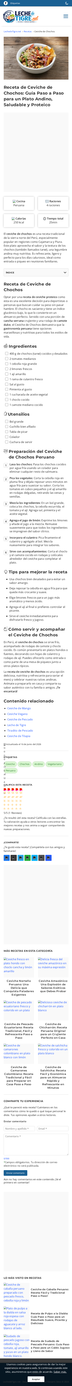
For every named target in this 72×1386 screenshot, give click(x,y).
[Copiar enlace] (48, 858)
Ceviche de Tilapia (18, 736)
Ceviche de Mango (19, 708)
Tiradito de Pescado (20, 730)
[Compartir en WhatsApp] (27, 858)
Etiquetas (15, 3)
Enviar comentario (15, 1172)
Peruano (10, 770)
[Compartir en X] (14, 858)
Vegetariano (54, 764)
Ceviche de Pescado (20, 719)
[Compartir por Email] (41, 858)
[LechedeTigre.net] (22, 16)
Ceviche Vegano (17, 714)
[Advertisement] (36, 152)
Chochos (24, 764)
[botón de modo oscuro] (66, 3)
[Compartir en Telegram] (21, 858)
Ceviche (10, 764)
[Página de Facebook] (6, 3)
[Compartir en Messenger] (34, 858)
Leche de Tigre (16, 725)
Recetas (28, 31)
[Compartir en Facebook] (7, 858)
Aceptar (36, 1379)
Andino (38, 764)
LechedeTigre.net (12, 31)
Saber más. (60, 1371)
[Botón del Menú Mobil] (65, 16)
